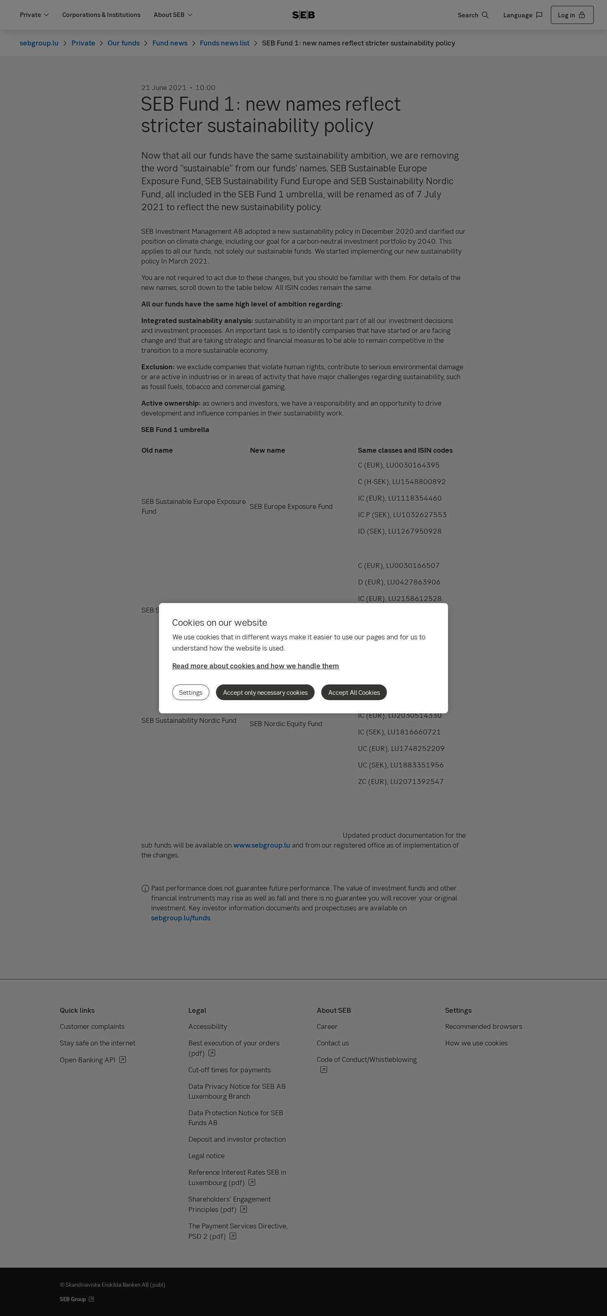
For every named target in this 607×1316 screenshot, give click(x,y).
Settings (190, 692)
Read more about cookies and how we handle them (255, 665)
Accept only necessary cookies (265, 692)
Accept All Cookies (354, 692)
